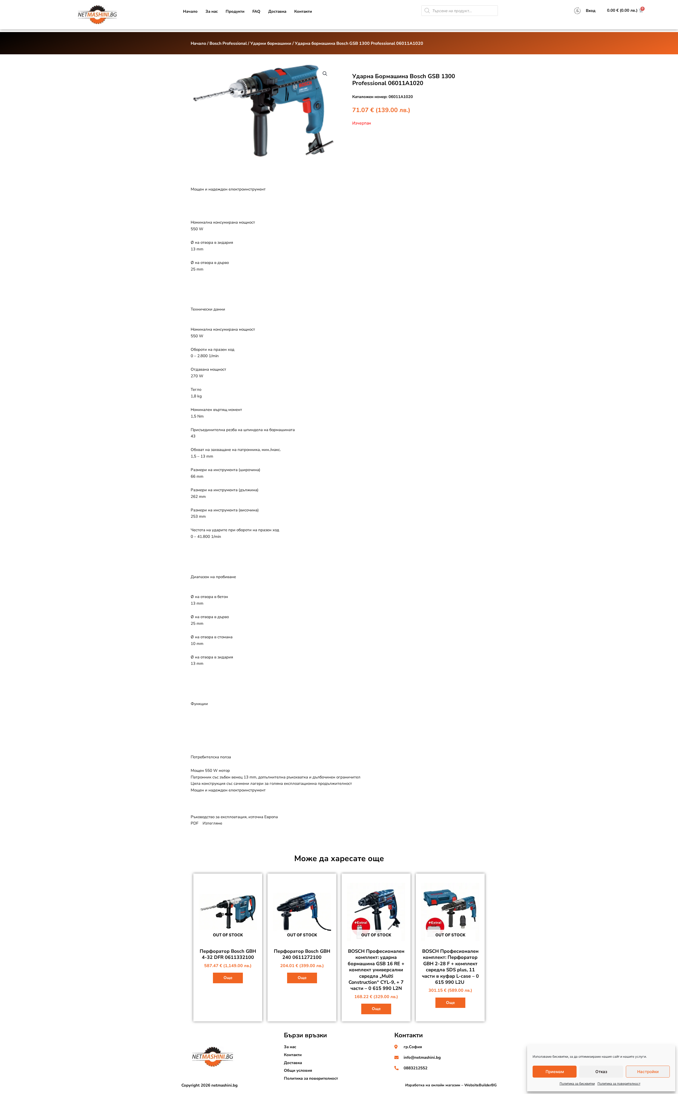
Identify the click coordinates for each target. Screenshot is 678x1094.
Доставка (277, 11)
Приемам (555, 1071)
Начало (190, 11)
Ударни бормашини (270, 43)
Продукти (235, 11)
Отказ (601, 1071)
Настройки (648, 1071)
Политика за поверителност (618, 1084)
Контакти (303, 11)
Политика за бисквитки (577, 1084)
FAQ (256, 11)
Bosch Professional (228, 43)
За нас (212, 11)
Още (228, 977)
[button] (325, 73)
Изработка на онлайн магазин (432, 1085)
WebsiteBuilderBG (480, 1085)
